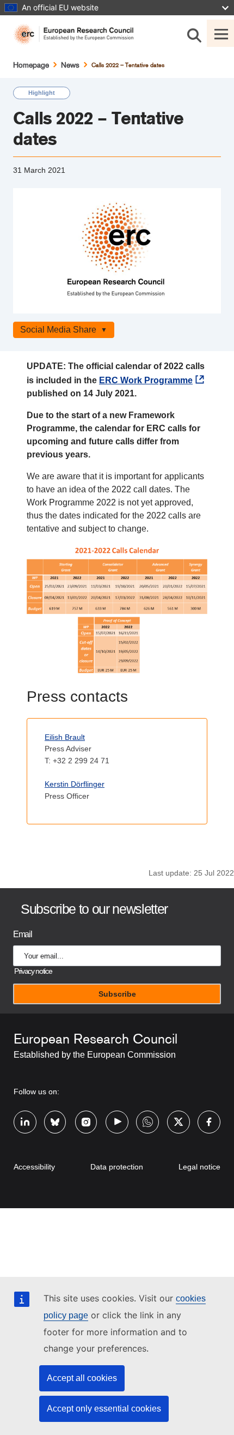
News (70, 65)
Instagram (86, 1115)
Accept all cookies (82, 1378)
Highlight (41, 92)
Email (22, 934)
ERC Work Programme (146, 380)
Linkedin (25, 1115)
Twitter (178, 1115)
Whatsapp (147, 1115)
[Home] (78, 34)
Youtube (117, 1115)
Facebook (209, 1115)
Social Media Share (58, 329)
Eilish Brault (65, 737)
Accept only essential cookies (104, 1408)
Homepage (31, 65)
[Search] (194, 33)
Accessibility (34, 1166)
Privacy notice (33, 971)
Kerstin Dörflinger (74, 784)
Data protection (116, 1166)
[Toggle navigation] (220, 33)
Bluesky (55, 1115)
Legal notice (199, 1166)
